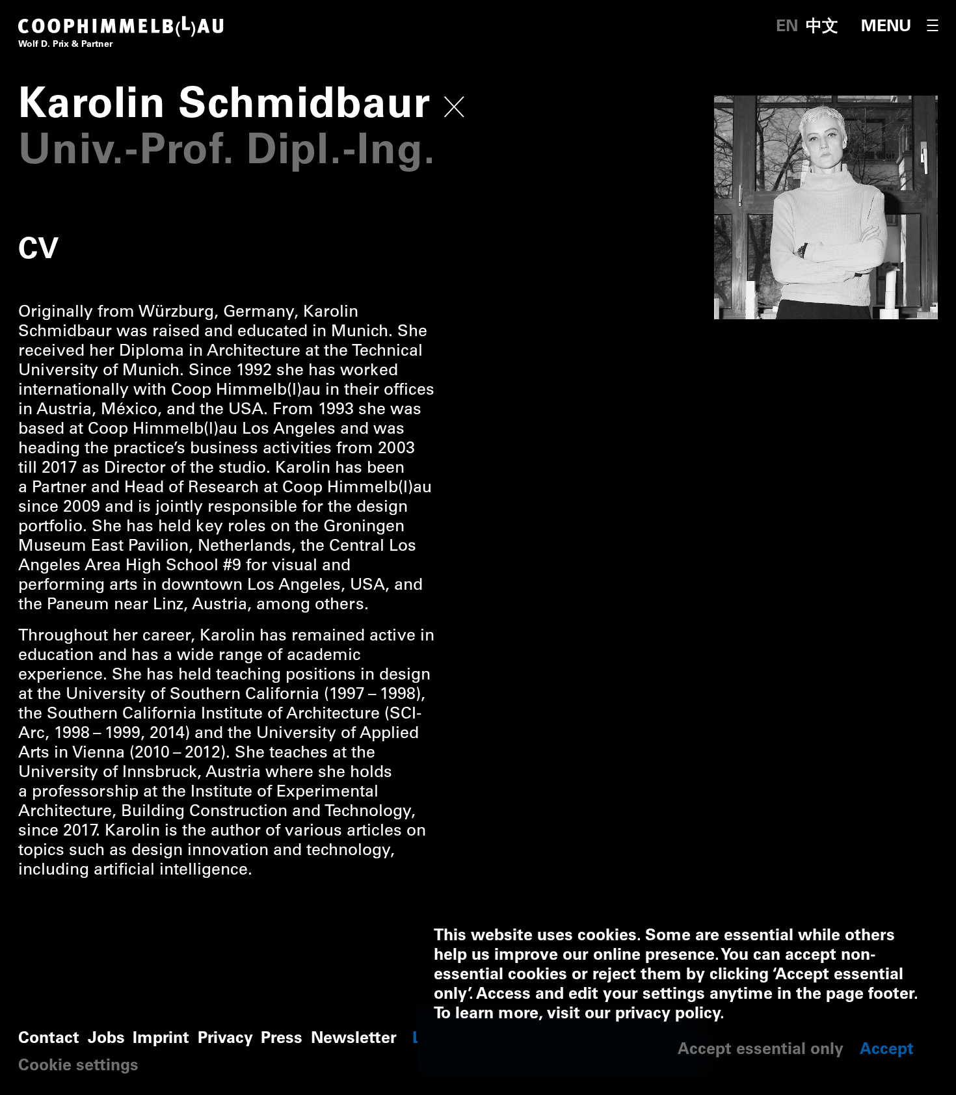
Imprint (161, 1039)
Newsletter (354, 1039)
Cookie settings (78, 1067)
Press (281, 1039)
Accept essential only (760, 1050)
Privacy (225, 1039)
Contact (48, 1039)
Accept (887, 1050)
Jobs (106, 1039)
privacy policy (667, 1015)
